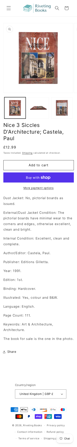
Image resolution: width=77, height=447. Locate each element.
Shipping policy (53, 438)
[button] (8, 8)
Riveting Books (32, 425)
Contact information (29, 431)
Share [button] (11, 352)
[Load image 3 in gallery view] (61, 108)
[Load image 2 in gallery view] (38, 108)
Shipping (27, 152)
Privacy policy (56, 425)
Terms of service (28, 438)
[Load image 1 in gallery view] (15, 108)
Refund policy (55, 431)
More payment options (38, 187)
